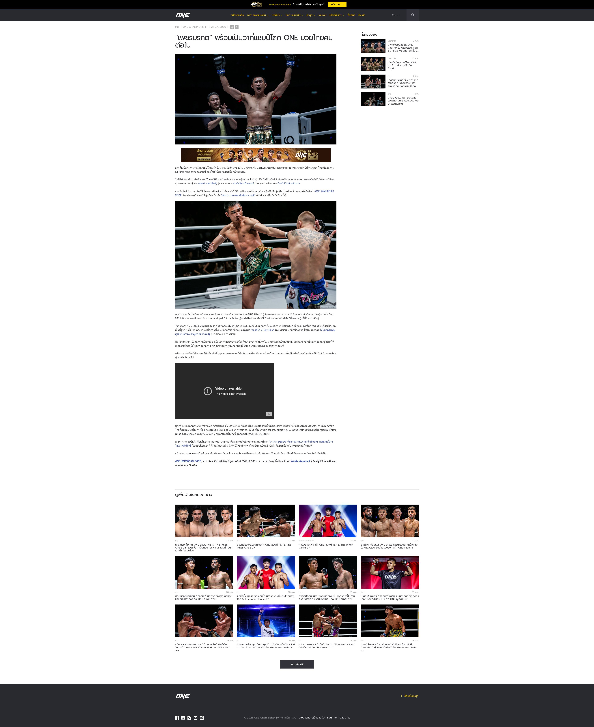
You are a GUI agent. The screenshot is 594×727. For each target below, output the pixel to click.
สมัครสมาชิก (237, 15)
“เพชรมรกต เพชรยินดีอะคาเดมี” (238, 195)
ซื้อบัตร (351, 15)
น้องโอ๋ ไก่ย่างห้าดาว (289, 183)
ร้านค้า (361, 15)
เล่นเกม (322, 15)
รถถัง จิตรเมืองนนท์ (243, 183)
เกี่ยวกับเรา (335, 15)
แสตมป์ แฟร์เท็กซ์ (207, 183)
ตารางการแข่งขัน (256, 15)
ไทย (394, 15)
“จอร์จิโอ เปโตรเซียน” (262, 330)
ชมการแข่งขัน (293, 15)
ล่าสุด (309, 15)
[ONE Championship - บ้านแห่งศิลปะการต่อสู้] (182, 15)
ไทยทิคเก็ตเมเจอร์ (300, 461)
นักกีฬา (276, 15)
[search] (413, 15)
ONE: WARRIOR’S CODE (188, 461)
